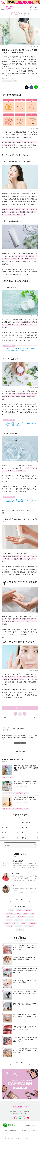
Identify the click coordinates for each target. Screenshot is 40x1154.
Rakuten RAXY (10, 8)
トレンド (31, 917)
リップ (9, 920)
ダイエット (32, 923)
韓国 (33, 913)
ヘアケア (4, 833)
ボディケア (25, 828)
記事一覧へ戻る (20, 751)
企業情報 (4, 1130)
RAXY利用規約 (12, 1111)
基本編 (25, 913)
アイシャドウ (21, 917)
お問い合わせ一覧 (14, 1138)
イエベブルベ (29, 920)
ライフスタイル (28, 926)
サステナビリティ (24, 1138)
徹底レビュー (10, 917)
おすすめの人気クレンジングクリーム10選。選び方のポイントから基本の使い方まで (21, 424)
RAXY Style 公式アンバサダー (13, 913)
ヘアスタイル (18, 920)
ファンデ (18, 926)
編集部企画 (19, 793)
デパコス (10, 926)
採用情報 (35, 1130)
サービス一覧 (5, 1138)
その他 (24, 838)
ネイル (24, 833)
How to (5, 81)
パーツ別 (16, 923)
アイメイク (5, 828)
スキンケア (11, 78)
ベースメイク (26, 823)
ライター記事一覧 (20, 743)
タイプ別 (20, 929)
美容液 (26, 793)
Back (5, 717)
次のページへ (20, 708)
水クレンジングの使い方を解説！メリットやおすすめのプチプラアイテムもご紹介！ (21, 501)
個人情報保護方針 (14, 1130)
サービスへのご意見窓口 (23, 1111)
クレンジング (12, 81)
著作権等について (26, 1130)
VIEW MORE (20, 900)
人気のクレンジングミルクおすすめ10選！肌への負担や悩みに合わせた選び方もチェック (21, 350)
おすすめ (11, 793)
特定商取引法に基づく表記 (19, 1113)
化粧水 (11, 777)
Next (35, 717)
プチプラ (7, 923)
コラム (4, 838)
